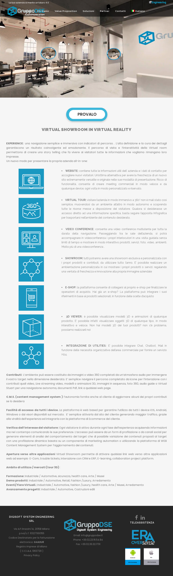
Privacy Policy (32, 555)
